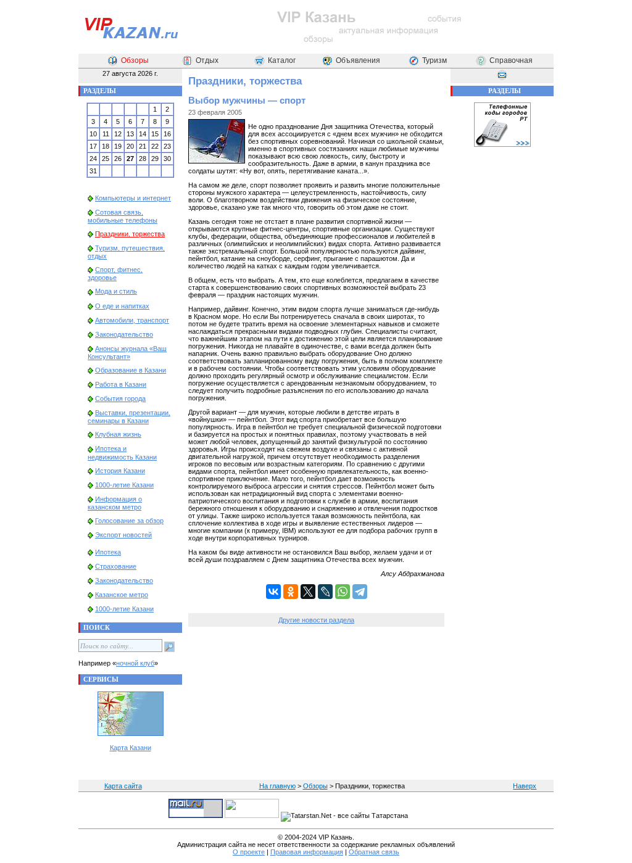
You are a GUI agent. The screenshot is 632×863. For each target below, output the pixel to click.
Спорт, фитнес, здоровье (115, 273)
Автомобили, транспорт (132, 320)
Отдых (207, 60)
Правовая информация (306, 852)
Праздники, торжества (130, 233)
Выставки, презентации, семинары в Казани (129, 416)
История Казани (120, 470)
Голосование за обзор (129, 520)
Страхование (115, 566)
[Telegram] (359, 591)
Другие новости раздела (316, 620)
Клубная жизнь (118, 434)
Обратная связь (374, 852)
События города (120, 398)
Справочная (511, 60)
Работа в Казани (120, 384)
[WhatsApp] (342, 591)
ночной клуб (135, 663)
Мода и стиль (116, 291)
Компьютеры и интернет (133, 198)
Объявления (358, 60)
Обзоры (135, 60)
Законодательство (124, 334)
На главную (277, 786)
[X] (308, 591)
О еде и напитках (122, 306)
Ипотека (108, 552)
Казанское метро (121, 594)
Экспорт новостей (123, 535)
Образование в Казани (130, 370)
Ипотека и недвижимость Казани (122, 452)
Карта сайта (123, 786)
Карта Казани (130, 747)
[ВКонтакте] (273, 591)
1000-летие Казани (124, 485)
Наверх (524, 786)
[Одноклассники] (290, 591)
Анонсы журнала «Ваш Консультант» (127, 352)
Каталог (282, 60)
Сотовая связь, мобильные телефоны (122, 216)
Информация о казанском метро (115, 503)
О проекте (249, 852)
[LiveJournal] (325, 591)
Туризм (434, 60)
